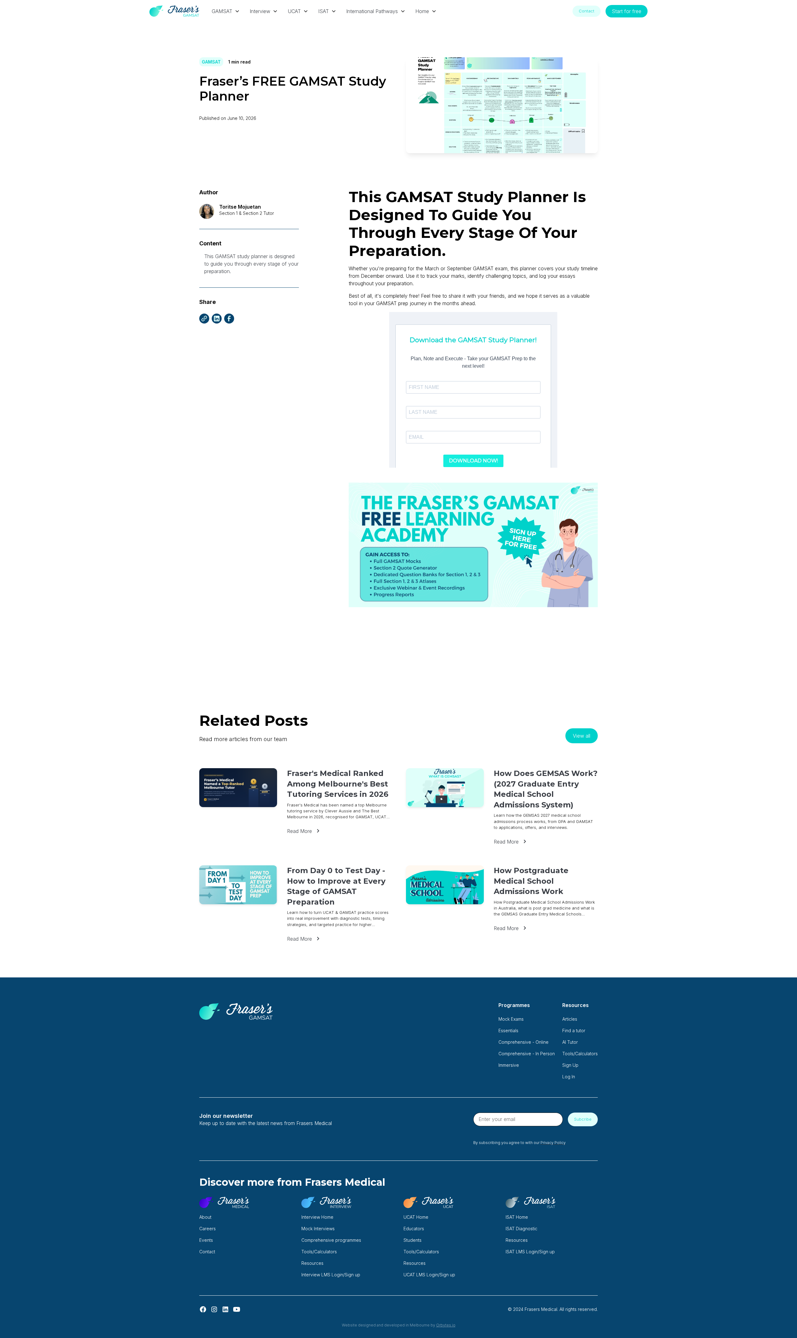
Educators (413, 1228)
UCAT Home (415, 1217)
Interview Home (317, 1217)
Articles (569, 1019)
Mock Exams (511, 1019)
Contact (586, 11)
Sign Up (570, 1065)
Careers (207, 1228)
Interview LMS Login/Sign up (330, 1274)
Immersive (508, 1065)
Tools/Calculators (580, 1053)
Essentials (508, 1030)
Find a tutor (573, 1030)
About (205, 1217)
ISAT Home (517, 1217)
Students (412, 1240)
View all (581, 736)
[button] (226, 11)
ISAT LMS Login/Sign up (530, 1251)
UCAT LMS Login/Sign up (429, 1274)
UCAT (294, 11)
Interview (260, 11)
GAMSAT (222, 11)
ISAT (323, 11)
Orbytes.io (445, 1325)
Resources (312, 1263)
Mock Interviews (318, 1228)
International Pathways (372, 11)
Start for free (626, 11)
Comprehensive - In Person (526, 1053)
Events (206, 1240)
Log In (568, 1076)
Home (422, 11)
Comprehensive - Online (523, 1042)
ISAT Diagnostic (521, 1228)
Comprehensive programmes (331, 1240)
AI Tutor (570, 1042)
